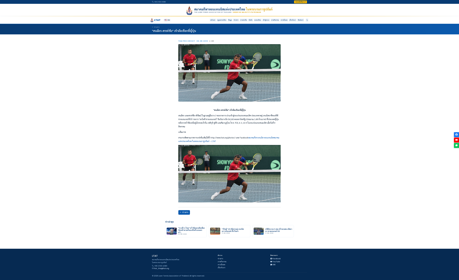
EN (169, 20)
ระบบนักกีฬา (299, 2)
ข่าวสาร (236, 20)
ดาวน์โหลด (284, 20)
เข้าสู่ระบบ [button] (266, 20)
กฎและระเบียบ (221, 20)
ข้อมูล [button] (230, 20)
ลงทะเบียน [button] (257, 20)
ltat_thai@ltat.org (161, 268)
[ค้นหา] (307, 20)
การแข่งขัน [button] (243, 20)
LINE (274, 264)
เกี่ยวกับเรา (221, 267)
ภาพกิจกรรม (275, 20)
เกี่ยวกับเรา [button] (292, 20)
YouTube (276, 261)
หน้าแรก (212, 20)
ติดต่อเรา (300, 20)
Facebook (277, 258)
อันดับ (250, 20)
